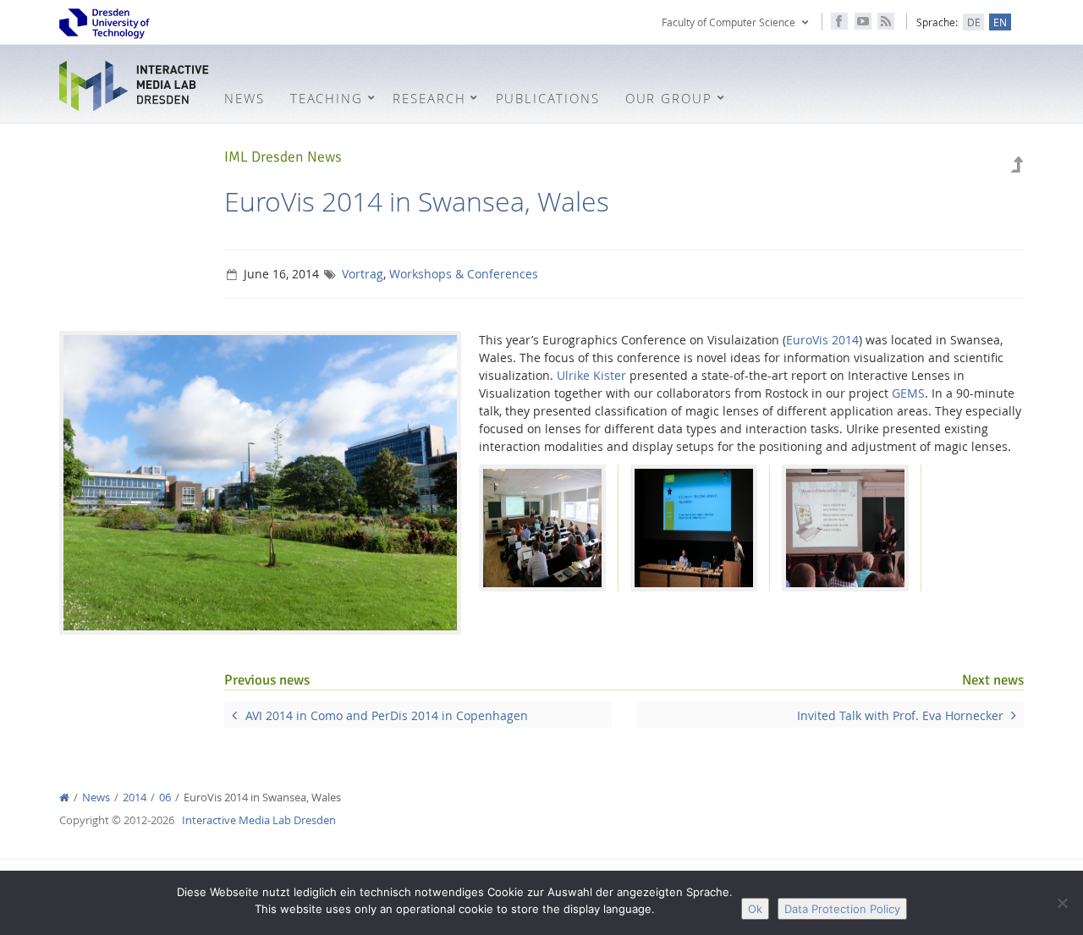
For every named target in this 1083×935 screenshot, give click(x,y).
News (96, 797)
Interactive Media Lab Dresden (135, 86)
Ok (755, 909)
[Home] (64, 797)
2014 (134, 797)
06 (165, 797)
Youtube (863, 21)
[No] (1061, 902)
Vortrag (362, 274)
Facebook (839, 21)
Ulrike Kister (591, 375)
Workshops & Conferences (463, 274)
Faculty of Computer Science (728, 22)
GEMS (908, 393)
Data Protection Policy (842, 909)
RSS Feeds (885, 21)
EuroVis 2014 (822, 340)
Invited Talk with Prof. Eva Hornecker (900, 715)
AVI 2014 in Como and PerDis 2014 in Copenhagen (386, 715)
